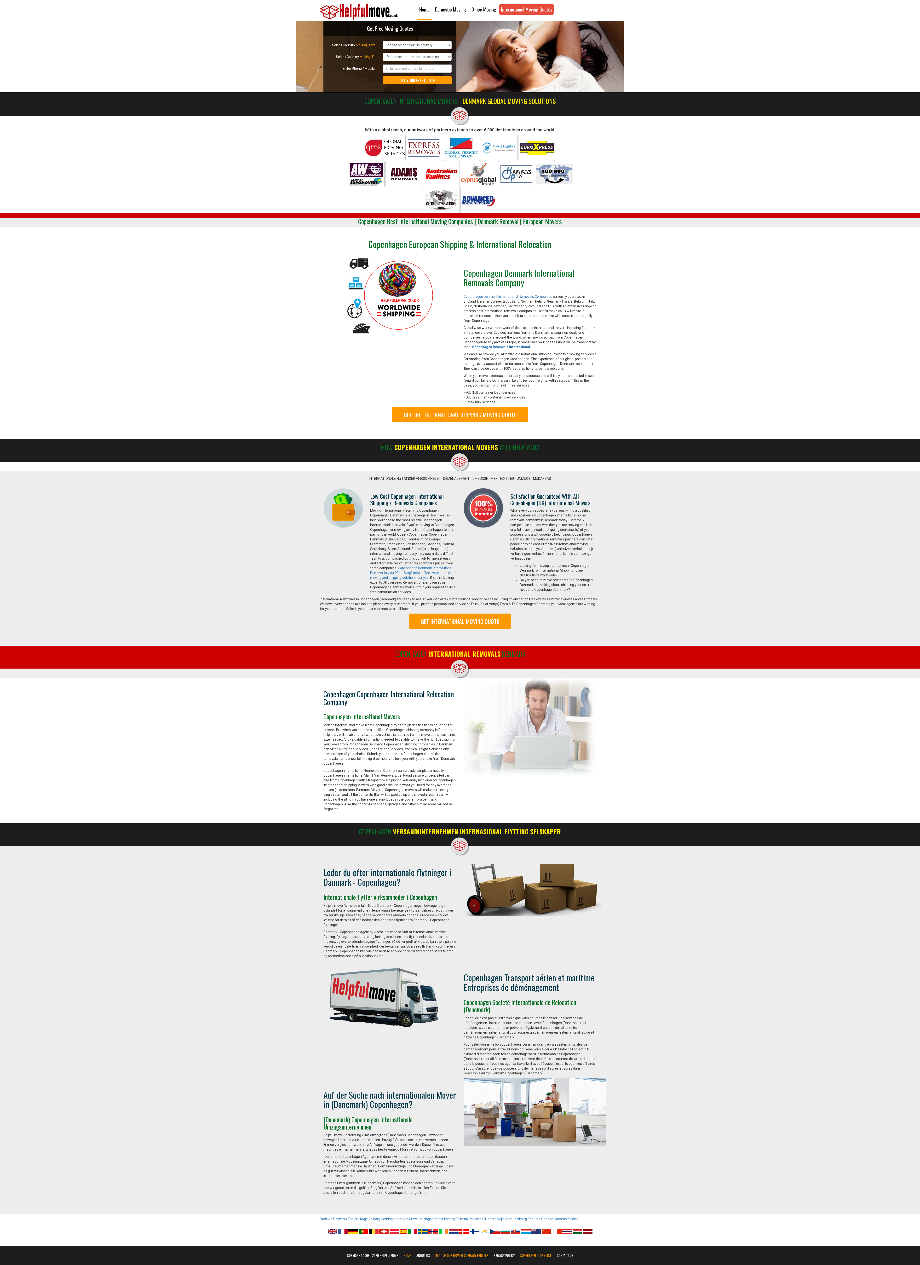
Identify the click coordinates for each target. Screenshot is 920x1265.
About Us (423, 1255)
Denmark (340, 1219)
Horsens (560, 1219)
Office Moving (484, 9)
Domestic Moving (450, 9)
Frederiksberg (444, 1219)
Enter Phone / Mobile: (359, 68)
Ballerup (461, 1219)
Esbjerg (353, 1219)
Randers (534, 1219)
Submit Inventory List (535, 1255)
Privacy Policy (504, 1255)
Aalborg (374, 1219)
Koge (364, 1219)
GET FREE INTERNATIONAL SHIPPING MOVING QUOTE (460, 414)
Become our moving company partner (461, 1255)
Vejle (501, 1219)
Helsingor (426, 1219)
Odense (547, 1219)
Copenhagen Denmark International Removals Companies (508, 297)
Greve (413, 1219)
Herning (387, 1219)
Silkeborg (489, 1219)
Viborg (522, 1219)
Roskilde (475, 1219)
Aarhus (510, 1219)
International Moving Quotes (526, 9)
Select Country (353, 45)
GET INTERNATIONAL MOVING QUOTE (460, 621)
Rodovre (326, 1219)
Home (424, 9)
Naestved (400, 1219)
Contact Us (565, 1255)
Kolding (573, 1219)
